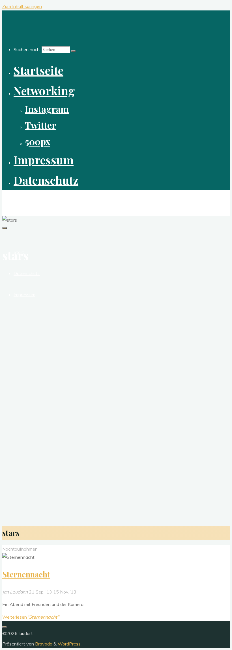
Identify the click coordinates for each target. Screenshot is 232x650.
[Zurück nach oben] (4, 627)
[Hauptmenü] (4, 228)
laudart (13, 200)
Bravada (43, 644)
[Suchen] (73, 51)
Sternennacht (26, 574)
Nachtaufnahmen (20, 549)
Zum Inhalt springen (22, 6)
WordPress (69, 644)
